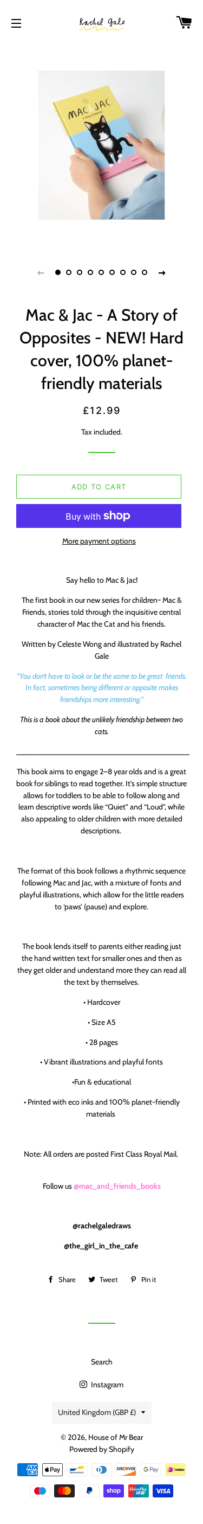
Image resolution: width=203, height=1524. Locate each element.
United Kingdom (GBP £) (97, 1412)
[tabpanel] (101, 145)
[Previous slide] (41, 272)
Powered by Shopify (101, 1449)
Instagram (106, 1384)
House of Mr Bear (115, 1437)
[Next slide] (162, 272)
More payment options (99, 541)
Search (102, 1362)
